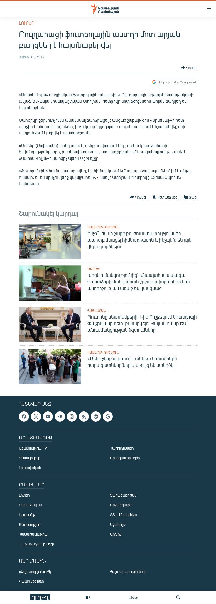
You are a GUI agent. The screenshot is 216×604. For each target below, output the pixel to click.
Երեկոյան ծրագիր (125, 458)
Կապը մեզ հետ (31, 581)
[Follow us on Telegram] (60, 416)
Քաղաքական (30, 505)
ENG (133, 597)
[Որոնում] (178, 597)
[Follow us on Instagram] (72, 416)
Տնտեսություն (30, 524)
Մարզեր (94, 269)
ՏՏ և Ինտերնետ (123, 515)
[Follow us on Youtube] (48, 416)
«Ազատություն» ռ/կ (35, 571)
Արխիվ (115, 534)
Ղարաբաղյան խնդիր (36, 544)
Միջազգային (120, 505)
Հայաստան (96, 310)
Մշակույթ (118, 524)
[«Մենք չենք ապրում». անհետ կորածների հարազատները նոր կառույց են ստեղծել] (50, 366)
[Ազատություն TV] (88, 597)
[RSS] (84, 416)
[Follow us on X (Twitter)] (36, 416)
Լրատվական (30, 468)
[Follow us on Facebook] (24, 416)
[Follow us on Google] (108, 416)
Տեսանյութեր (29, 458)
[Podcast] (96, 416)
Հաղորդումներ (122, 448)
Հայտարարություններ (128, 571)
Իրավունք (27, 515)
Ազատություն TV (33, 448)
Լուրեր (26, 22)
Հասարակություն (103, 227)
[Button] (189, 67)
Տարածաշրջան (123, 495)
